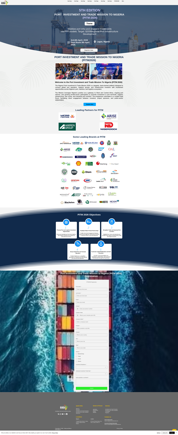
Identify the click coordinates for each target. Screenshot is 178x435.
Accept (171, 432)
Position (78, 325)
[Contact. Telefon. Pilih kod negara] (78, 309)
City (77, 338)
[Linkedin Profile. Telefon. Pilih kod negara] (78, 315)
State (77, 345)
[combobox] (91, 367)
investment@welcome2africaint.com (114, 424)
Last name (78, 293)
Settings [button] (158, 432)
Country (78, 332)
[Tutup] (176, 433)
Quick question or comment (82, 377)
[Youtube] (62, 414)
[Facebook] (67, 414)
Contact (78, 306)
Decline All (165, 432)
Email (77, 299)
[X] (64, 414)
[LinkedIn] (58, 414)
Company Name (80, 319)
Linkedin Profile (79, 312)
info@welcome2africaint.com (112, 420)
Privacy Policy (55, 432)
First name (78, 286)
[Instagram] (60, 414)
